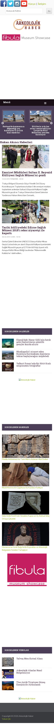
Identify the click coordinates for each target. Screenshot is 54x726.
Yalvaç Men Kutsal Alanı (29, 658)
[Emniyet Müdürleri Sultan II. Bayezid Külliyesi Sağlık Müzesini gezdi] (27, 156)
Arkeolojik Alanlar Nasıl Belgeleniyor (29, 671)
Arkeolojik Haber (26, 716)
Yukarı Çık (6, 719)
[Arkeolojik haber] (27, 24)
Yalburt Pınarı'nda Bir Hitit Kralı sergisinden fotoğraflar (33, 364)
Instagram (17, 3)
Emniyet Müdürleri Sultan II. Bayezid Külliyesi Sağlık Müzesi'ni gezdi (27, 174)
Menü (6, 102)
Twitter (10, 3)
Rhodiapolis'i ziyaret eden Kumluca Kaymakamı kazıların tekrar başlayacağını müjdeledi (33, 354)
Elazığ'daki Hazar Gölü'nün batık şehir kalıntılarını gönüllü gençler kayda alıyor (33, 342)
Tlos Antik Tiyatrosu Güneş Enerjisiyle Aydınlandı (30, 683)
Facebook (3, 3)
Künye (31, 4)
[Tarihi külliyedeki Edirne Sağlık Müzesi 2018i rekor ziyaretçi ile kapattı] (27, 211)
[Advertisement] (27, 71)
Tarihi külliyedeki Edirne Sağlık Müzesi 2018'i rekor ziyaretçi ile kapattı (24, 230)
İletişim (42, 4)
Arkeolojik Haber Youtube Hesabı (24, 3)
